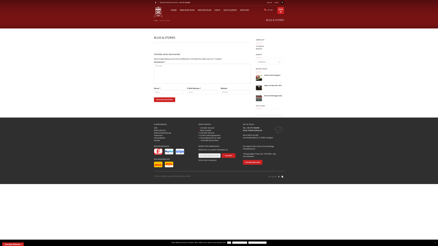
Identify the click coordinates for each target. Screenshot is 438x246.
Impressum (158, 135)
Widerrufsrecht (160, 130)
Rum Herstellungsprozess (273, 96)
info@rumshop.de (255, 130)
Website (224, 88)
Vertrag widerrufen (252, 162)
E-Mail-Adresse (194, 88)
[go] (279, 62)
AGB (155, 128)
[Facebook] (155, 2)
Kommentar (159, 62)
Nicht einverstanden (239, 242)
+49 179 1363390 (184, 3)
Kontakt (157, 140)
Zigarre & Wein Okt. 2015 (273, 85)
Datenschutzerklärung (162, 133)
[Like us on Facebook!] (279, 176)
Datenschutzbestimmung (257, 242)
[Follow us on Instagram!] (282, 176)
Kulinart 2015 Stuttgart (272, 75)
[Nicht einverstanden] (435, 243)
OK (229, 242)
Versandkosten (159, 138)
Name (157, 88)
